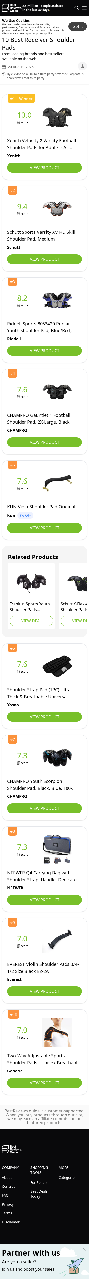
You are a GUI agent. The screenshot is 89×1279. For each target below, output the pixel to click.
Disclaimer (11, 1222)
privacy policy (44, 33)
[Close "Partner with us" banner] (84, 1249)
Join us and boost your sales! (28, 1269)
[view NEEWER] (23, 849)
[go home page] (12, 8)
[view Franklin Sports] (31, 584)
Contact (8, 1186)
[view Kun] (23, 483)
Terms (7, 1213)
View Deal (31, 621)
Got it (77, 26)
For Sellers (39, 1182)
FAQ (5, 1195)
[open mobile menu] (84, 8)
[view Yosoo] (23, 666)
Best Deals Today (39, 1194)
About (7, 1177)
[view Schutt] (23, 209)
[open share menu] (82, 66)
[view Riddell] (23, 300)
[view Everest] (23, 941)
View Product (44, 167)
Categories (67, 1177)
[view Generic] (23, 1032)
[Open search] (76, 7)
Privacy (8, 1204)
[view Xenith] (25, 117)
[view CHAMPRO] (23, 392)
